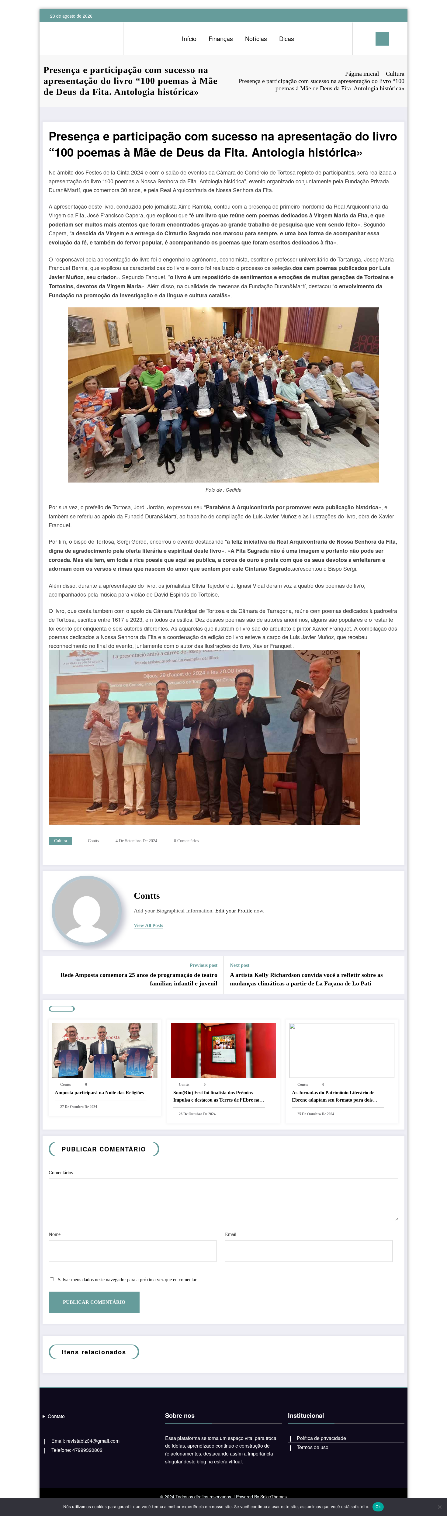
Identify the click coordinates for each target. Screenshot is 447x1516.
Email (230, 1234)
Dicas (286, 38)
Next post (239, 965)
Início (189, 38)
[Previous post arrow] (51, 975)
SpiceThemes (273, 1497)
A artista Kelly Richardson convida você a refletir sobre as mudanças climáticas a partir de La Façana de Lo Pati (306, 979)
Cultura (60, 841)
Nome (55, 1234)
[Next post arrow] (395, 975)
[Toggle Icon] (382, 39)
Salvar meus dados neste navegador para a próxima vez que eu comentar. (127, 1279)
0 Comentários (186, 841)
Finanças (221, 38)
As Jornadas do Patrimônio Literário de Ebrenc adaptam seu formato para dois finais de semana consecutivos (333, 1097)
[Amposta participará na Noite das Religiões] (105, 1050)
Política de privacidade (321, 1438)
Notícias (256, 38)
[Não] (439, 1507)
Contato (56, 1416)
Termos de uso (312, 1447)
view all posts (148, 925)
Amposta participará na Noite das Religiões (99, 1092)
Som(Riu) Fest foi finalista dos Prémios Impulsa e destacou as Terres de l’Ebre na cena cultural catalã (216, 1097)
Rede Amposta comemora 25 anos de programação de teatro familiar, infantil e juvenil (139, 979)
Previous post (203, 965)
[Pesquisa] (363, 38)
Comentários (61, 1172)
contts (93, 841)
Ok (378, 1506)
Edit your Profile (233, 911)
